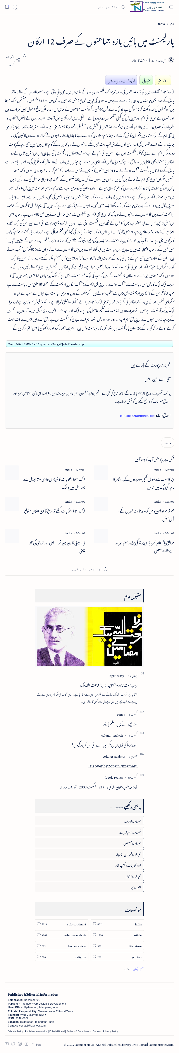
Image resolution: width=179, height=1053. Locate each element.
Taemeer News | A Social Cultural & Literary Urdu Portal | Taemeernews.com (124, 1044)
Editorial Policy (15, 1031)
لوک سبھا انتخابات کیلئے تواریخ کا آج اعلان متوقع (54, 510)
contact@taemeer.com (137, 415)
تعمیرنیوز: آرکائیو (133, 876)
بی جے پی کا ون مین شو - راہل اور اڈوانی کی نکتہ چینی (57, 546)
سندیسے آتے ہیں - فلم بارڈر (120, 723)
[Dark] (15, 7)
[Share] (12, 60)
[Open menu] (171, 7)
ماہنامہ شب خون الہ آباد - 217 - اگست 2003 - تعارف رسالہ (99, 786)
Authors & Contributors (79, 1031)
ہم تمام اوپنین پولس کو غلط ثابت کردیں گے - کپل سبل (146, 514)
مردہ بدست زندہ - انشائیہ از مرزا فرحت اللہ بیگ (109, 684)
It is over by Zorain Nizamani (113, 765)
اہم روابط (135, 887)
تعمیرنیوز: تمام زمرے (130, 831)
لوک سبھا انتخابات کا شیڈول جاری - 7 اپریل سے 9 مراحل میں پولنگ (54, 482)
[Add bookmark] (24, 55)
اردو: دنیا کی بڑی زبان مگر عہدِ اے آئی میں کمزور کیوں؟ (105, 744)
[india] (167, 442)
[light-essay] (116, 674)
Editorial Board (57, 1031)
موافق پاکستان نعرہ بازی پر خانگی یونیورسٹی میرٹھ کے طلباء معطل (144, 546)
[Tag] (157, 469)
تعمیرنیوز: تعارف (132, 820)
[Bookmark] (7, 7)
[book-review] (114, 776)
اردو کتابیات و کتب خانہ (128, 865)
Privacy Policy (110, 1031)
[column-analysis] (112, 734)
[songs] (121, 713)
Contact (97, 1031)
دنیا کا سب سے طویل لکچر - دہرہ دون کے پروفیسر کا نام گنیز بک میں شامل (143, 482)
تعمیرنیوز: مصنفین (132, 842)
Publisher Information (36, 1031)
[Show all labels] (134, 968)
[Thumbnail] (101, 472)
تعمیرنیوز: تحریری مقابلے (128, 854)
